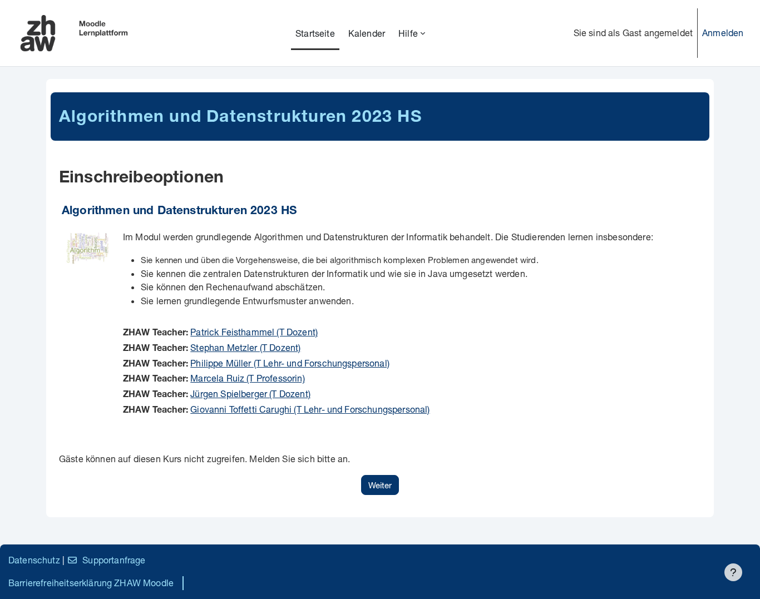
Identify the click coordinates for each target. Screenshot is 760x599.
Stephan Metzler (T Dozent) (245, 347)
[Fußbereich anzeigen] (733, 572)
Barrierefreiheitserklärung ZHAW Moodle (91, 582)
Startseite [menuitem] (315, 33)
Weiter (380, 485)
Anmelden (722, 32)
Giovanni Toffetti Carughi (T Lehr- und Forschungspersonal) (310, 409)
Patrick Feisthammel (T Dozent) (254, 331)
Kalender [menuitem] (366, 33)
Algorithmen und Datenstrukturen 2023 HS (179, 211)
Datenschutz (34, 560)
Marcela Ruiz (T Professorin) (247, 378)
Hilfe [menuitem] (408, 33)
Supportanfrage (113, 560)
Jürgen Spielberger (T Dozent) (250, 393)
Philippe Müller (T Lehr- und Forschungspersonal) (289, 363)
